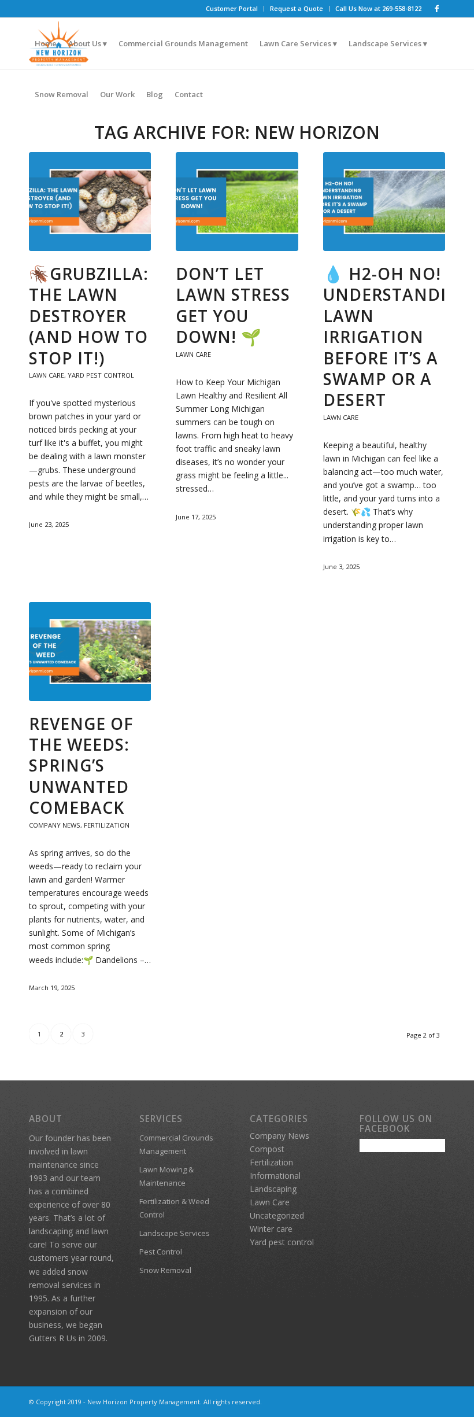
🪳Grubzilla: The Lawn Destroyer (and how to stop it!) (89, 316)
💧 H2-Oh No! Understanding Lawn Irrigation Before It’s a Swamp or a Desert (397, 337)
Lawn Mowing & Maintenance (166, 1176)
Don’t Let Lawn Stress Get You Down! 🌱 (233, 305)
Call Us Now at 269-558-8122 (378, 8)
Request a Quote (296, 8)
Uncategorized (277, 1215)
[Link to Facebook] (436, 8)
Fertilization (106, 825)
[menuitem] (232, 9)
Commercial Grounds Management (176, 1144)
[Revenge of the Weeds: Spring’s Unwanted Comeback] (90, 651)
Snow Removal (165, 1270)
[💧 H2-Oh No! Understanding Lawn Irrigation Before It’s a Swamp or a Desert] (384, 201)
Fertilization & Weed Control (174, 1208)
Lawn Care (46, 375)
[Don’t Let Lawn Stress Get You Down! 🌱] (237, 201)
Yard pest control (101, 375)
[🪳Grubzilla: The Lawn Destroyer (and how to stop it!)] (90, 201)
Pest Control (160, 1251)
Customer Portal (232, 8)
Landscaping (273, 1188)
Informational (275, 1175)
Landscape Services (174, 1233)
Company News (54, 825)
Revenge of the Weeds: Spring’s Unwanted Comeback (81, 766)
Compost (267, 1148)
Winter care (271, 1228)
